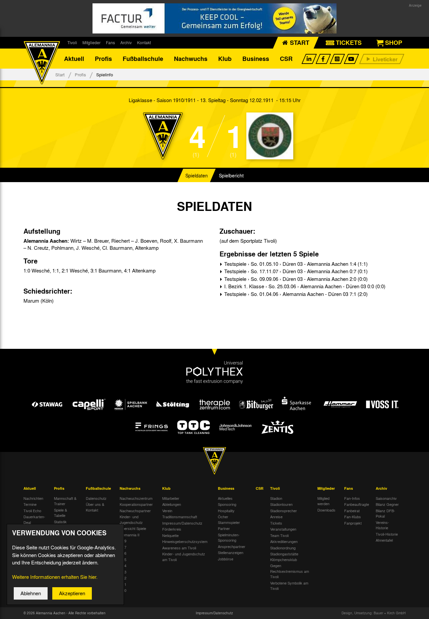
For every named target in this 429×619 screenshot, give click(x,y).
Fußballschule (143, 58)
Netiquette (170, 535)
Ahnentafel (384, 540)
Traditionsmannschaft (179, 516)
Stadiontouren (281, 504)
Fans (110, 43)
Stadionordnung (283, 547)
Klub (225, 58)
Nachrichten (33, 498)
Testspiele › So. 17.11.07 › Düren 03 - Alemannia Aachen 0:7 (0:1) (295, 271)
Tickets (276, 523)
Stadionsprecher (283, 510)
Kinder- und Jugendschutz (131, 519)
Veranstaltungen (283, 529)
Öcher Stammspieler (229, 519)
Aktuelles (225, 498)
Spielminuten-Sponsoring (229, 537)
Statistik (60, 521)
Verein (167, 510)
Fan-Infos (352, 498)
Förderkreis (171, 529)
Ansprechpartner (231, 546)
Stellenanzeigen (230, 552)
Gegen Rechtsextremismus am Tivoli (289, 571)
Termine (30, 504)
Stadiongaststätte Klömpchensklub (284, 556)
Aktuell (74, 58)
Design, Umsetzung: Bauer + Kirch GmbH (374, 613)
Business (255, 58)
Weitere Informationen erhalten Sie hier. (55, 577)
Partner (224, 528)
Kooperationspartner (136, 504)
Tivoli (72, 43)
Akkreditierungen (284, 541)
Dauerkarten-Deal (34, 519)
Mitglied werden (323, 501)
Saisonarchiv (386, 498)
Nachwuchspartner (135, 510)
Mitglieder (91, 43)
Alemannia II (129, 534)
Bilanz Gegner (387, 504)
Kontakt (144, 43)
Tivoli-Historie (387, 534)
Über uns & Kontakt (95, 507)
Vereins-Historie (382, 525)
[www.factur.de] (214, 18)
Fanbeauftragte (356, 504)
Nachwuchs (190, 58)
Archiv (126, 43)
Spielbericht (231, 175)
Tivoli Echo (32, 510)
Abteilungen (171, 504)
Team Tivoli (279, 535)
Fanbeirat (352, 510)
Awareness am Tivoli (179, 547)
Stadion (276, 498)
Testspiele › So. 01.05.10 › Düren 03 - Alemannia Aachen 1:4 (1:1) (295, 263)
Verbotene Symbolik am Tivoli (289, 585)
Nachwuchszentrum (136, 498)
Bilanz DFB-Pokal (385, 513)
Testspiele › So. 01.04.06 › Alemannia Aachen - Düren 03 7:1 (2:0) (295, 294)
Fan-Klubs (352, 516)
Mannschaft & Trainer (65, 501)
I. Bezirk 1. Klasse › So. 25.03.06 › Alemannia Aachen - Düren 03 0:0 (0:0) (304, 286)
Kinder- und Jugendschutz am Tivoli (183, 556)
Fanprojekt (353, 523)
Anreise (276, 516)
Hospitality (226, 510)
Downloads (326, 510)
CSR (286, 58)
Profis (103, 58)
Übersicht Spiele (133, 528)
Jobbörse (225, 558)
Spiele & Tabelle (60, 512)
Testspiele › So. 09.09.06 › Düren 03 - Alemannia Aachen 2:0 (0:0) (295, 279)
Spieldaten (196, 175)
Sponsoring (227, 504)
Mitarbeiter (170, 498)
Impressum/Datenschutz (182, 523)
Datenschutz (96, 498)
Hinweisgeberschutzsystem (184, 541)
